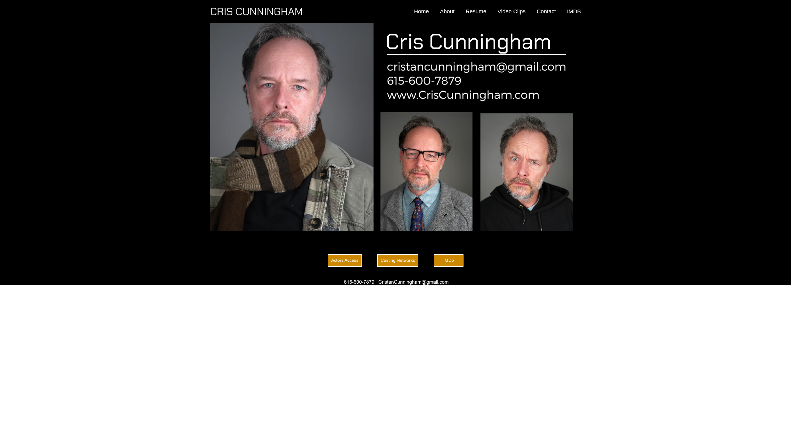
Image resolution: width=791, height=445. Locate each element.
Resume (476, 11)
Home (421, 11)
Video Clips (511, 11)
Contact (546, 11)
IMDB (574, 11)
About (447, 11)
